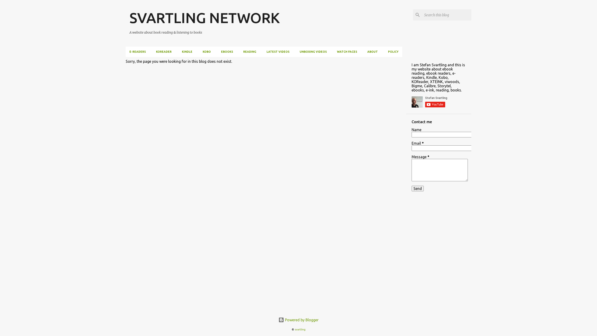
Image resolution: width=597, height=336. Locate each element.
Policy (393, 51)
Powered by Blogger (301, 320)
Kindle (187, 51)
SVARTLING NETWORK (204, 18)
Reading (249, 51)
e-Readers (137, 51)
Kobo (207, 51)
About (372, 51)
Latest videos (278, 51)
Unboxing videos (313, 51)
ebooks (227, 51)
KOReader (164, 51)
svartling (300, 329)
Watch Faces (347, 51)
